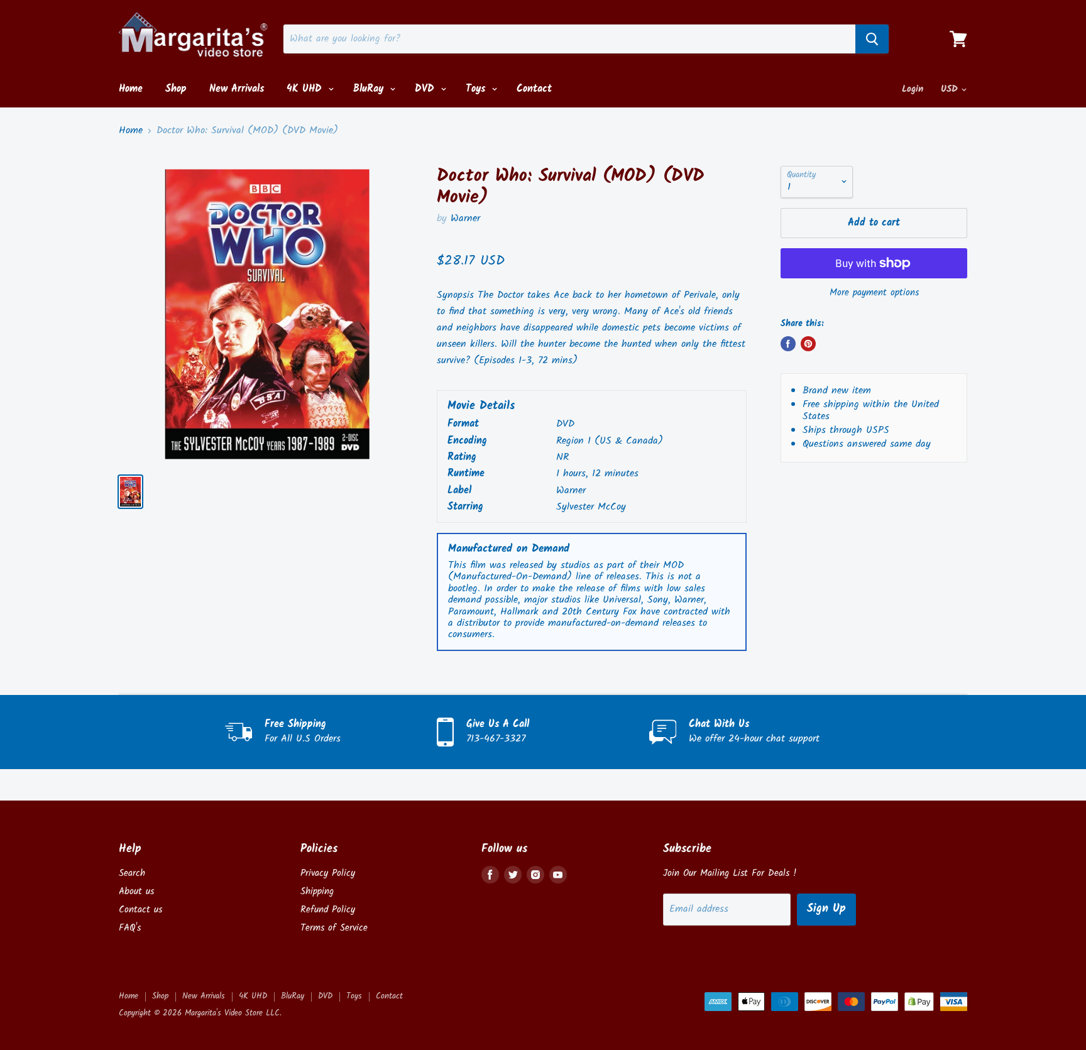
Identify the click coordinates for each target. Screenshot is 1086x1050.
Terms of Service (334, 928)
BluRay (370, 89)
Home (131, 89)
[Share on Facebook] (788, 343)
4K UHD (306, 89)
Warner (465, 218)
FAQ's (130, 928)
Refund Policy (327, 909)
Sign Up (826, 909)
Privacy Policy (327, 873)
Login (912, 89)
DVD (426, 89)
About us (136, 891)
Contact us (140, 909)
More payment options (874, 293)
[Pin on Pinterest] (808, 343)
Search (132, 873)
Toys (477, 89)
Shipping (317, 891)
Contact (534, 89)
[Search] (872, 39)
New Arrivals (236, 89)
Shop (176, 89)
